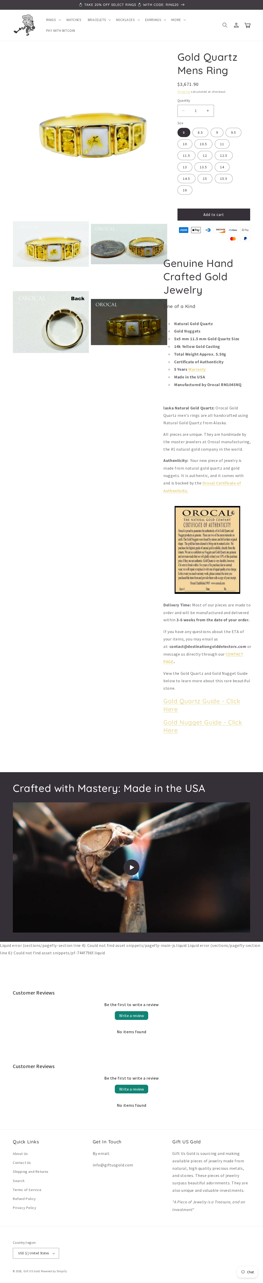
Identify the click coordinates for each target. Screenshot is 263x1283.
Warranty (197, 369)
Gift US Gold (32, 1271)
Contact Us (22, 1162)
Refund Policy (24, 1198)
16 (185, 190)
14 (222, 167)
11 (222, 144)
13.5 (203, 167)
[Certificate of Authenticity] (207, 593)
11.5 (186, 155)
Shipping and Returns (31, 1171)
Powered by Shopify (54, 1271)
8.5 (200, 132)
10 (185, 144)
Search (19, 1180)
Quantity (183, 100)
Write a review (131, 1015)
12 (205, 155)
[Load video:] (131, 867)
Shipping (183, 92)
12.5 (223, 155)
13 (185, 167)
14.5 (186, 178)
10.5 (203, 144)
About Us (20, 1153)
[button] (53, 19)
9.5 (233, 132)
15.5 (223, 178)
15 (205, 178)
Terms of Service (27, 1189)
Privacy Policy (24, 1207)
